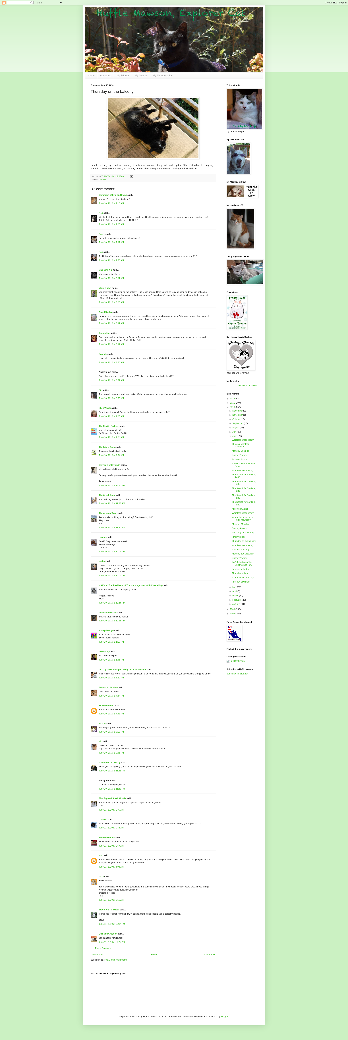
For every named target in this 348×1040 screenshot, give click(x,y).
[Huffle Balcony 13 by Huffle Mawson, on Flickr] (153, 158)
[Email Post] (131, 176)
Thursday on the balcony (244, 541)
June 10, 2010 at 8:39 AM (111, 344)
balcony (102, 179)
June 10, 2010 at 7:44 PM (111, 696)
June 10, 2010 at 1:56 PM (111, 660)
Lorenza (103, 537)
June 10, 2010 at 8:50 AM (111, 362)
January (236, 604)
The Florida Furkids (109, 426)
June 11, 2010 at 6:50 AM (111, 900)
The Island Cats (107, 447)
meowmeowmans (108, 612)
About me (105, 75)
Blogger (224, 1016)
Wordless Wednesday (243, 440)
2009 (232, 609)
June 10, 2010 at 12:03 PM (112, 575)
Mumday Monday (240, 524)
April (234, 591)
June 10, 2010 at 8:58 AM (111, 398)
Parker (102, 723)
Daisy (102, 234)
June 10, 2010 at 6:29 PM (111, 677)
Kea (101, 213)
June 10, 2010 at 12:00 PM (112, 551)
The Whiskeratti (107, 837)
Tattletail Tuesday (240, 549)
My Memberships (163, 75)
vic (100, 741)
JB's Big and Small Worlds (112, 798)
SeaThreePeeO (106, 705)
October (236, 419)
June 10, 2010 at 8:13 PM (111, 732)
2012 (232, 398)
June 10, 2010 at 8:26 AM (111, 302)
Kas (101, 252)
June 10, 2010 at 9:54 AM (111, 455)
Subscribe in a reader (237, 673)
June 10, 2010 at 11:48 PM (112, 789)
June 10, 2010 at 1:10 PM (111, 642)
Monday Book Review (243, 553)
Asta (101, 876)
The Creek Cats (107, 495)
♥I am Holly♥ (105, 288)
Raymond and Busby (109, 762)
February (237, 600)
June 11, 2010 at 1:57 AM (111, 846)
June (235, 436)
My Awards (141, 75)
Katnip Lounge (106, 630)
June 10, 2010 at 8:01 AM (111, 278)
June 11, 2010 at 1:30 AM (111, 810)
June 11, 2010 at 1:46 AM (111, 827)
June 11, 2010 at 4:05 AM (111, 867)
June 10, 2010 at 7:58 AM (111, 260)
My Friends (123, 75)
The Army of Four (108, 513)
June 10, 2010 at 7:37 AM (111, 242)
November (237, 415)
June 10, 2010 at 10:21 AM (112, 485)
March (235, 595)
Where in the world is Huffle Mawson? (242, 518)
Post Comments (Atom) (115, 960)
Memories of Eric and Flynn (113, 195)
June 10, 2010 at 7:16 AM (111, 203)
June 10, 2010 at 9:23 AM (111, 416)
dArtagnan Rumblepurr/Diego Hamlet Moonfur (122, 669)
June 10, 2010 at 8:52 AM (111, 380)
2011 (232, 403)
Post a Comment (103, 948)
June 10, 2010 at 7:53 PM (111, 713)
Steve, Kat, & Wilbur (109, 909)
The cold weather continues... (240, 445)
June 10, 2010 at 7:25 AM (111, 224)
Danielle (103, 819)
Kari (101, 855)
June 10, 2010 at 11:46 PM (112, 770)
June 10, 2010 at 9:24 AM (111, 437)
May (234, 587)
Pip (100, 390)
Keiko (102, 561)
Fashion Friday (239, 459)
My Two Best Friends (109, 465)
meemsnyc (104, 651)
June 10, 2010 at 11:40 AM (112, 527)
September (238, 423)
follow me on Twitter (247, 385)
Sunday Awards (239, 455)
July (234, 432)
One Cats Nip (105, 270)
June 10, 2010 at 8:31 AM (111, 323)
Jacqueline (104, 333)
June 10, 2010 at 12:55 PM (112, 620)
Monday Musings (240, 451)
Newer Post (97, 954)
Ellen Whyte (105, 408)
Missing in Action (240, 509)
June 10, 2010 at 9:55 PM (111, 753)
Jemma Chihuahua (108, 687)
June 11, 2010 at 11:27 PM (112, 942)
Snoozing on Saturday (243, 532)
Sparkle (103, 354)
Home (91, 75)
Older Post (209, 954)
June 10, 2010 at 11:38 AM (112, 503)
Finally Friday (238, 537)
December (237, 411)
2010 (232, 407)
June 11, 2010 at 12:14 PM (112, 924)
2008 (232, 613)
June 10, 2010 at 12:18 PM (112, 603)
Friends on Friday (240, 569)
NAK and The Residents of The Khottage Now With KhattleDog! (131, 585)
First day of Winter (241, 582)
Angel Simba (105, 312)
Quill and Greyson (108, 934)
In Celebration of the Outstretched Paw (242, 563)
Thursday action (240, 573)
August (236, 427)
